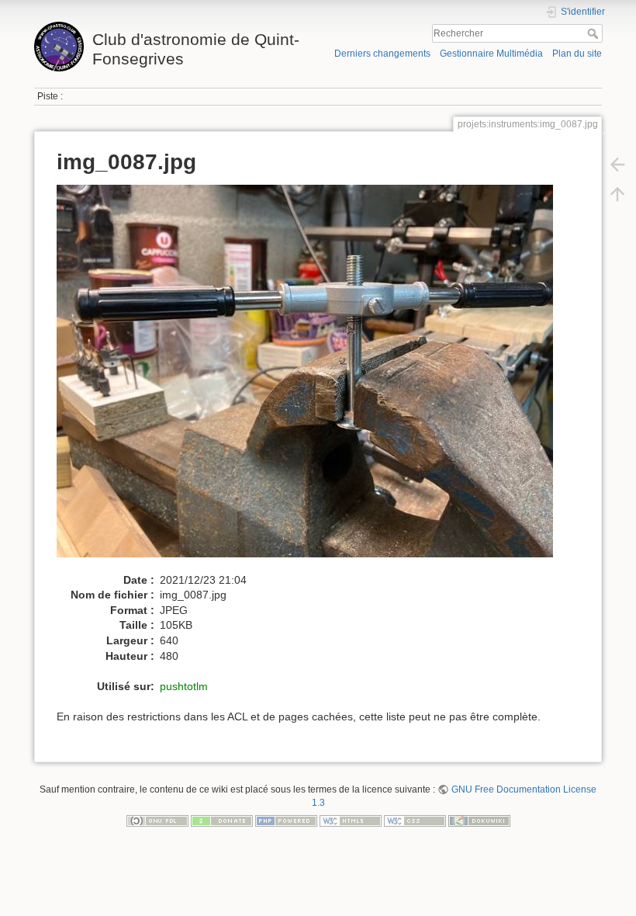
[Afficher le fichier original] (313, 378)
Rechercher (594, 33)
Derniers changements (382, 53)
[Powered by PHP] (286, 820)
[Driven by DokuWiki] (479, 820)
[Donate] (222, 820)
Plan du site (577, 53)
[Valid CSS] (415, 820)
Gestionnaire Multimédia (491, 53)
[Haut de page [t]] (617, 194)
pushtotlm (184, 686)
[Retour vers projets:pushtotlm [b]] (617, 164)
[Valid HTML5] (351, 820)
